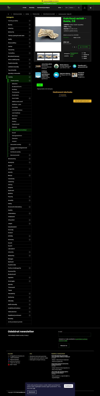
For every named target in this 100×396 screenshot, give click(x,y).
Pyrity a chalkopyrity (14, 268)
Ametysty (11, 162)
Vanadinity (11, 293)
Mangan (10, 259)
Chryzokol (11, 220)
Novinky (10, 318)
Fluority (10, 196)
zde (34, 388)
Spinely (10, 284)
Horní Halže (15, 98)
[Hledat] (79, 8)
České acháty (15, 80)
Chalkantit (11, 216)
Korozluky (15, 107)
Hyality (10, 210)
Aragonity (11, 169)
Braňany (14, 89)
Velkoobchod (12, 311)
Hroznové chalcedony (15, 207)
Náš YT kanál (13, 364)
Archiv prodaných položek (15, 322)
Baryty (10, 175)
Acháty (10, 77)
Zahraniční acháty (15, 144)
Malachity (11, 255)
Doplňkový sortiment (14, 315)
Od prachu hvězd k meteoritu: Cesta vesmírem (60, 364)
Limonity (11, 252)
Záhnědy (11, 301)
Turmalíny (11, 53)
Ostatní (14, 141)
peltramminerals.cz (15, 361)
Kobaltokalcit (12, 227)
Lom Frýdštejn (16, 113)
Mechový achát (14, 155)
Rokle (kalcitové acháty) (19, 130)
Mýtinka (14, 118)
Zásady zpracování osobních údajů (39, 358)
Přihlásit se (63, 345)
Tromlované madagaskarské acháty (18, 148)
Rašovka (14, 127)
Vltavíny (10, 28)
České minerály (13, 63)
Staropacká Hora (17, 135)
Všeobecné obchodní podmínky (38, 356)
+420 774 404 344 (15, 363)
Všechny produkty (13, 21)
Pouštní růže (12, 265)
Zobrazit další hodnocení (82, 101)
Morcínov (15, 115)
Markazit (11, 262)
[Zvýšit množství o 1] (76, 46)
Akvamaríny (12, 159)
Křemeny (11, 239)
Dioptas (10, 187)
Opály (10, 39)
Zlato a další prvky (13, 59)
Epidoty (10, 193)
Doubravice (15, 95)
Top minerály (12, 70)
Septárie (10, 277)
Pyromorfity (12, 271)
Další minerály (12, 304)
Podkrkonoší (15, 124)
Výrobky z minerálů (14, 73)
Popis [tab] (39, 85)
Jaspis (10, 223)
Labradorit (11, 249)
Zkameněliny (12, 43)
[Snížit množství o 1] (73, 46)
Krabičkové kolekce (14, 308)
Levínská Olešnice (17, 110)
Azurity (10, 172)
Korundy (10, 230)
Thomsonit (11, 287)
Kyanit (10, 246)
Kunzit (10, 243)
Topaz (10, 290)
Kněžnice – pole (16, 104)
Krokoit (10, 233)
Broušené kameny (13, 56)
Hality (10, 203)
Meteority (11, 32)
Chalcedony (12, 213)
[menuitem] (24, 8)
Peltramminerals (14, 359)
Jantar (10, 46)
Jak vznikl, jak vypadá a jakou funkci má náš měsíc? (60, 372)
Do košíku (85, 47)
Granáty (10, 200)
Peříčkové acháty (15, 152)
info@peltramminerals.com (17, 356)
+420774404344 (14, 357)
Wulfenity (11, 297)
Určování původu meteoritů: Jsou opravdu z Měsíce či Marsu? (61, 356)
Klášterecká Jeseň (17, 101)
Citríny (10, 184)
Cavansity (11, 179)
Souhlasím (68, 386)
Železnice (15, 138)
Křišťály (10, 236)
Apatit (10, 165)
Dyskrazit (11, 190)
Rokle (71, 56)
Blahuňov (14, 83)
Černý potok (15, 92)
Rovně (14, 133)
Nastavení (32, 392)
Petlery (14, 121)
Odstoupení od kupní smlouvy (37, 359)
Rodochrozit (12, 274)
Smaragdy (11, 281)
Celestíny (11, 181)
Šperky (10, 25)
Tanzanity (11, 50)
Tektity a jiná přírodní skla (16, 35)
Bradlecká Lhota (16, 86)
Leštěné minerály (13, 67)
